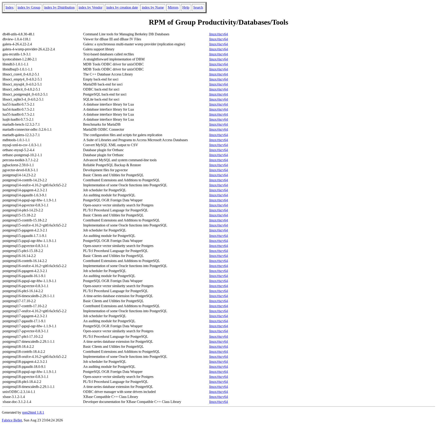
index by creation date (122, 7)
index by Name (153, 7)
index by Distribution (59, 7)
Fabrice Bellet (12, 420)
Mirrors (173, 7)
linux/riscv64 (218, 34)
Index (9, 7)
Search (198, 7)
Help (185, 7)
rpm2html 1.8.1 (33, 412)
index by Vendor (90, 7)
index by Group (29, 7)
